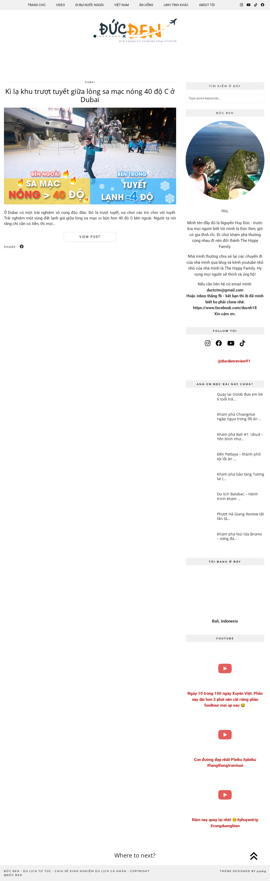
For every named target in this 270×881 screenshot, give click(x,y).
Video (60, 5)
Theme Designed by (243, 871)
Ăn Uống (146, 5)
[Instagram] (241, 5)
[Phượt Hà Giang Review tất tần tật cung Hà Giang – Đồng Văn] (200, 520)
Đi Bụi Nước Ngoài (89, 5)
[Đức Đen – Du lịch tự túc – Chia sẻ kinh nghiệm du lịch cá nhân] (135, 34)
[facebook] (219, 343)
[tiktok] (242, 343)
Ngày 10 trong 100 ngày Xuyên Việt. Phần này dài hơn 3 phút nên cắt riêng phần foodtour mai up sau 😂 (225, 699)
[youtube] (230, 343)
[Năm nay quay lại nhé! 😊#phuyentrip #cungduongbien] (225, 795)
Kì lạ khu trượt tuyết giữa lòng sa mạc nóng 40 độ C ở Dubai (90, 95)
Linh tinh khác (176, 5)
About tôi (207, 5)
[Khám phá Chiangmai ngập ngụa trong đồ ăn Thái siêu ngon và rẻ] (200, 420)
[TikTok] (255, 5)
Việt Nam (121, 5)
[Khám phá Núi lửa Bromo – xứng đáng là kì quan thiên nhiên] (200, 540)
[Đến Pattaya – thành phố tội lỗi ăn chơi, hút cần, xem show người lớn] (200, 460)
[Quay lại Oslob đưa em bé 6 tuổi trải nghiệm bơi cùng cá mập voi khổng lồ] (200, 400)
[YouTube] (248, 5)
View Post (89, 237)
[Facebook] (262, 5)
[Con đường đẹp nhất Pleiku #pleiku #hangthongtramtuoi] (225, 734)
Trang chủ (36, 5)
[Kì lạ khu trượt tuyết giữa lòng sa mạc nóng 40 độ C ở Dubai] (90, 203)
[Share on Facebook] (22, 247)
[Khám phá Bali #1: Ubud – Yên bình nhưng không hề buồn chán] (200, 440)
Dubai (90, 82)
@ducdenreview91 (234, 361)
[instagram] (207, 343)
